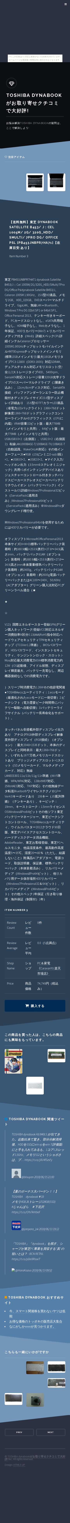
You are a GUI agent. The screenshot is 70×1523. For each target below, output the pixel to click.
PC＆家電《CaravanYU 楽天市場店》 (49, 968)
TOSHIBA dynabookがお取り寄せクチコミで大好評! (35, 1458)
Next (51, 1432)
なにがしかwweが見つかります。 (32, 1326)
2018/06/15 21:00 (44, 1177)
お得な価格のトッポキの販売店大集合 (35, 1321)
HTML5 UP (19, 1464)
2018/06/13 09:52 (42, 1270)
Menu (65, 4)
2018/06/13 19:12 (49, 1229)
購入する (38, 1006)
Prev (19, 1432)
